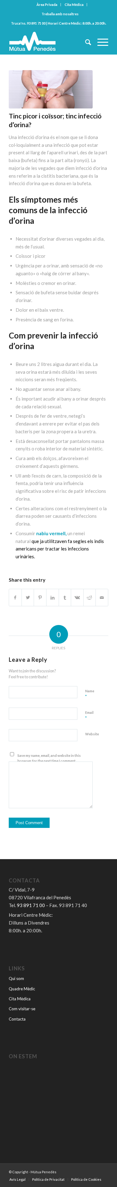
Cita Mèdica (74, 4)
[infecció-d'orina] (51, 89)
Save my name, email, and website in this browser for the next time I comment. (49, 758)
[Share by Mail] (102, 597)
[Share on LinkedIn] (52, 597)
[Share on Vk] (77, 597)
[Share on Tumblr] (65, 597)
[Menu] (99, 42)
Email (89, 715)
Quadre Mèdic (22, 988)
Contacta (17, 1018)
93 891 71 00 (36, 23)
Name (89, 694)
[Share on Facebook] (15, 597)
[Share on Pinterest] (40, 597)
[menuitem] (47, 4)
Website (92, 734)
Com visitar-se (22, 1008)
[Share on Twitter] (28, 597)
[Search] (85, 42)
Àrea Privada (47, 4)
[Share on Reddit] (90, 597)
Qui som (16, 978)
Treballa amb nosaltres (60, 14)
